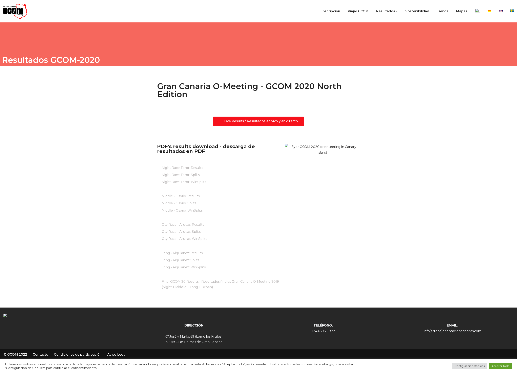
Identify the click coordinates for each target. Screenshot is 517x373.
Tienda (443, 11)
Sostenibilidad (417, 11)
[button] (397, 11)
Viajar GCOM (358, 11)
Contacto (40, 354)
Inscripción (331, 11)
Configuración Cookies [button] (470, 366)
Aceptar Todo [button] (501, 366)
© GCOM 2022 (15, 354)
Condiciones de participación (78, 354)
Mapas (461, 11)
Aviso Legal (116, 354)
